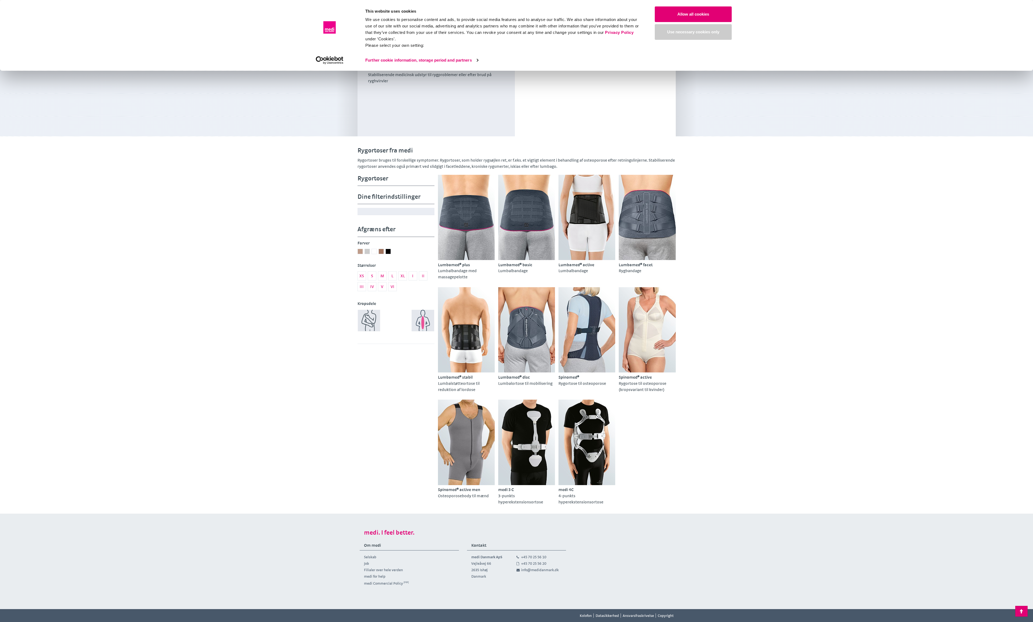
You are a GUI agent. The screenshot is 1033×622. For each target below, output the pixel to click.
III (362, 286)
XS (361, 275)
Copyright (666, 615)
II (423, 275)
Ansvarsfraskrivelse (638, 615)
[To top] (1021, 611)
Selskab (370, 557)
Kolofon (586, 615)
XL (403, 275)
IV (372, 286)
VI (392, 286)
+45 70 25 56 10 (533, 557)
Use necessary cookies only (693, 32)
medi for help (374, 576)
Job (366, 563)
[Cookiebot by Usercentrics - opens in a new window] (329, 60)
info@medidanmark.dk (540, 570)
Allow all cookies (693, 14)
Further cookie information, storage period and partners (418, 60)
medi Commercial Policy (383, 583)
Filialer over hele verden (383, 570)
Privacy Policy (619, 32)
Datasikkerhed (607, 615)
